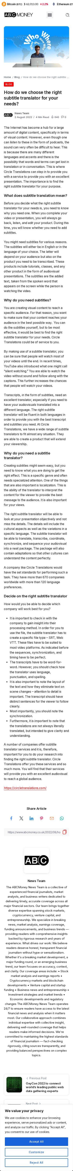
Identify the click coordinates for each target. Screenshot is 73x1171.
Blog (17, 77)
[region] (36, 1137)
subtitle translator (44, 633)
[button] (49, 14)
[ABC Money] (18, 14)
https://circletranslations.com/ (25, 788)
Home (7, 77)
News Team (22, 113)
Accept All (36, 1141)
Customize (36, 1152)
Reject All (36, 1162)
